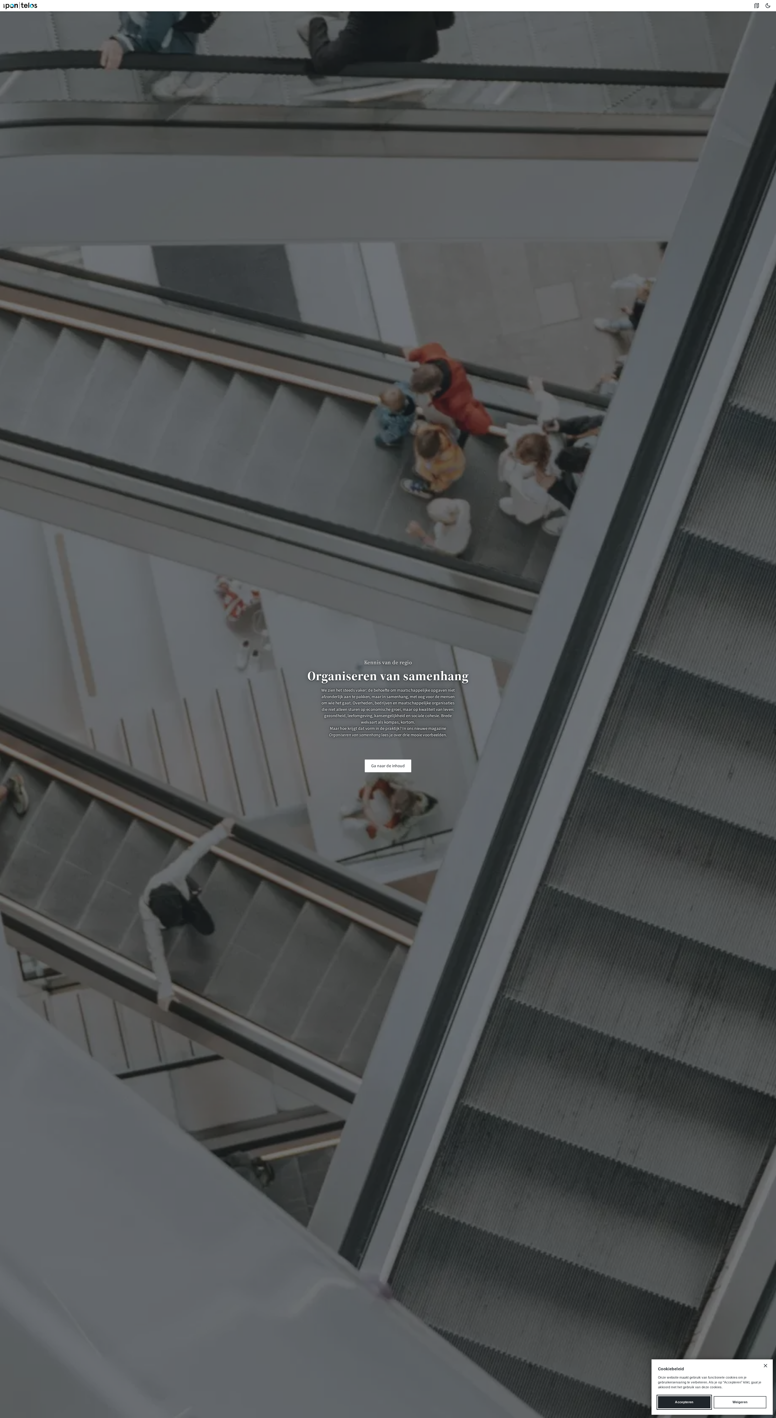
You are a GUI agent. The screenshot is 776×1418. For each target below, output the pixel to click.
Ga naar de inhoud (388, 766)
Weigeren (740, 1402)
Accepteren (684, 1402)
